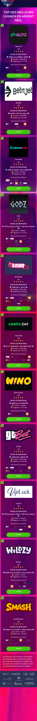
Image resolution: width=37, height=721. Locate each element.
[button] (18, 76)
